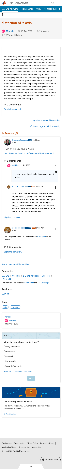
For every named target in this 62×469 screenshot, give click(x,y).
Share (34, 126)
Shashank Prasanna (20, 140)
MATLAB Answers (19, 3)
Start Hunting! (11, 414)
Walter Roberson (18, 187)
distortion (15, 307)
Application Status (9, 447)
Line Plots (46, 276)
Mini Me (10, 31)
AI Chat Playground (53, 9)
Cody (38, 9)
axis (5, 307)
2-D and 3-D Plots (31, 276)
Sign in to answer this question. (47, 120)
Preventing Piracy (47, 443)
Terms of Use (24, 447)
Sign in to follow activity (50, 126)
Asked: (8, 317)
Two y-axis (6, 279)
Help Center (29, 283)
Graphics (16, 276)
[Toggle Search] (52, 3)
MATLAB (5, 276)
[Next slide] (57, 9)
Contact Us (36, 447)
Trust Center (7, 443)
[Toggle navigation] (2, 14)
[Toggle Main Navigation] (57, 3)
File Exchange (27, 9)
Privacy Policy (32, 443)
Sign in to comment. (12, 109)
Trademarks (19, 443)
